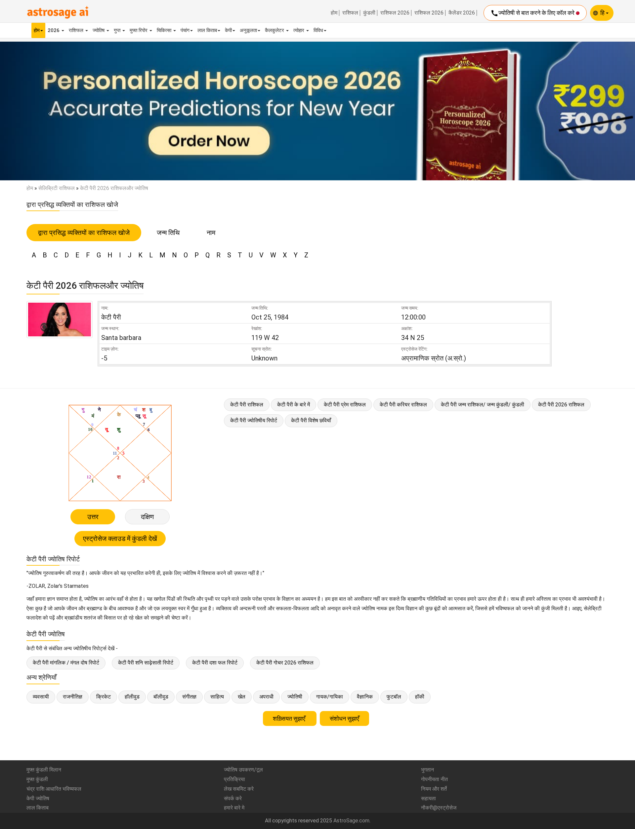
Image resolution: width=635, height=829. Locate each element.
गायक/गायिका (329, 697)
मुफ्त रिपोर (139, 30)
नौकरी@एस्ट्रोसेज (438, 808)
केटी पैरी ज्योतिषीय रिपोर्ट (253, 420)
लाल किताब (207, 30)
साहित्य (217, 697)
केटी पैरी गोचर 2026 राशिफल (285, 662)
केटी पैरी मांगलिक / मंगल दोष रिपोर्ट (66, 662)
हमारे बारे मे (234, 808)
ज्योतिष (99, 30)
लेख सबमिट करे (239, 789)
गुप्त (118, 30)
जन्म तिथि (168, 233)
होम (334, 13)
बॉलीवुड (160, 697)
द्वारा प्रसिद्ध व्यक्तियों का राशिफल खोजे (84, 233)
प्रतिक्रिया (234, 779)
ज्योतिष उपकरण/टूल (243, 770)
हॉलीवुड (132, 697)
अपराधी (266, 697)
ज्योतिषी (294, 697)
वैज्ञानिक (365, 697)
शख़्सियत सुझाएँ (290, 718)
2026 (54, 30)
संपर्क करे (233, 798)
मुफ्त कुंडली (37, 779)
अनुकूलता (248, 30)
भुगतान (427, 770)
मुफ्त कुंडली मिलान (43, 770)
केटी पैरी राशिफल (246, 404)
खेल (241, 697)
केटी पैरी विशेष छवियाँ (311, 420)
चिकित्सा (165, 30)
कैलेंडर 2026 (461, 13)
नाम (211, 233)
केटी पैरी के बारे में (293, 404)
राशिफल (350, 13)
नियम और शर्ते (434, 789)
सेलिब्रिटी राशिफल (56, 188)
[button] (47, 111)
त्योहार (299, 30)
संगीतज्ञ (189, 697)
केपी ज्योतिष (37, 798)
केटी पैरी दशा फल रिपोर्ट (214, 662)
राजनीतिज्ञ (72, 697)
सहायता (428, 798)
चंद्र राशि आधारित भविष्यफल (53, 789)
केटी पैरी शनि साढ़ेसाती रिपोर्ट (145, 662)
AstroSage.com (351, 820)
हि (603, 12)
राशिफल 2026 (394, 13)
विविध (318, 30)
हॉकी (419, 697)
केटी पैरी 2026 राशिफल (561, 404)
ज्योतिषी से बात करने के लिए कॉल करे (533, 13)
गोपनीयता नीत (434, 779)
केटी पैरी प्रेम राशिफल (345, 404)
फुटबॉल (394, 697)
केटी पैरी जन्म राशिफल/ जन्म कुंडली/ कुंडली (482, 404)
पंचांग (185, 30)
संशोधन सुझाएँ (344, 718)
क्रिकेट (103, 697)
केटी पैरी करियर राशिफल (403, 404)
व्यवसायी (41, 697)
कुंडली (369, 13)
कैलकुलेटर (275, 30)
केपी (228, 30)
